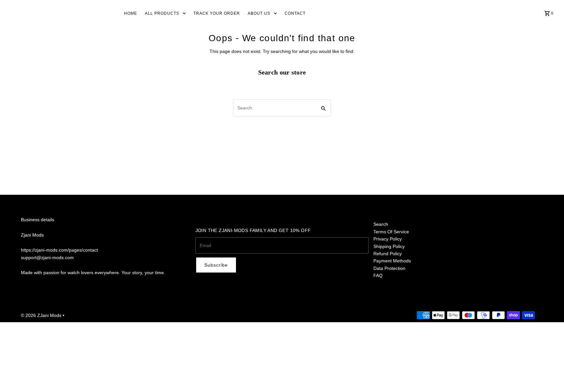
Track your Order (217, 13)
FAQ (378, 275)
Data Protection (389, 268)
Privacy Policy (387, 238)
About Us (259, 13)
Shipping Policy (389, 246)
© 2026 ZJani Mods (42, 315)
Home (130, 13)
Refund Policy (387, 253)
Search (380, 224)
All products (162, 13)
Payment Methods (392, 260)
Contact (295, 13)
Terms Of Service (391, 231)
